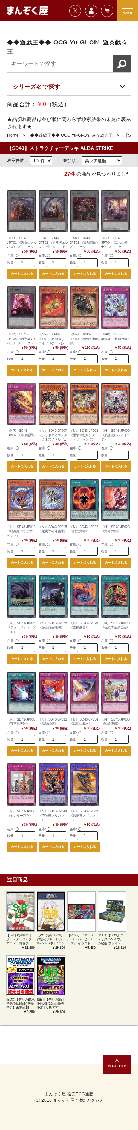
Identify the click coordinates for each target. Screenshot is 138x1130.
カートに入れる (22, 273)
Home (13, 135)
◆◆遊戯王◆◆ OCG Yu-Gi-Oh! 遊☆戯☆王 (71, 135)
